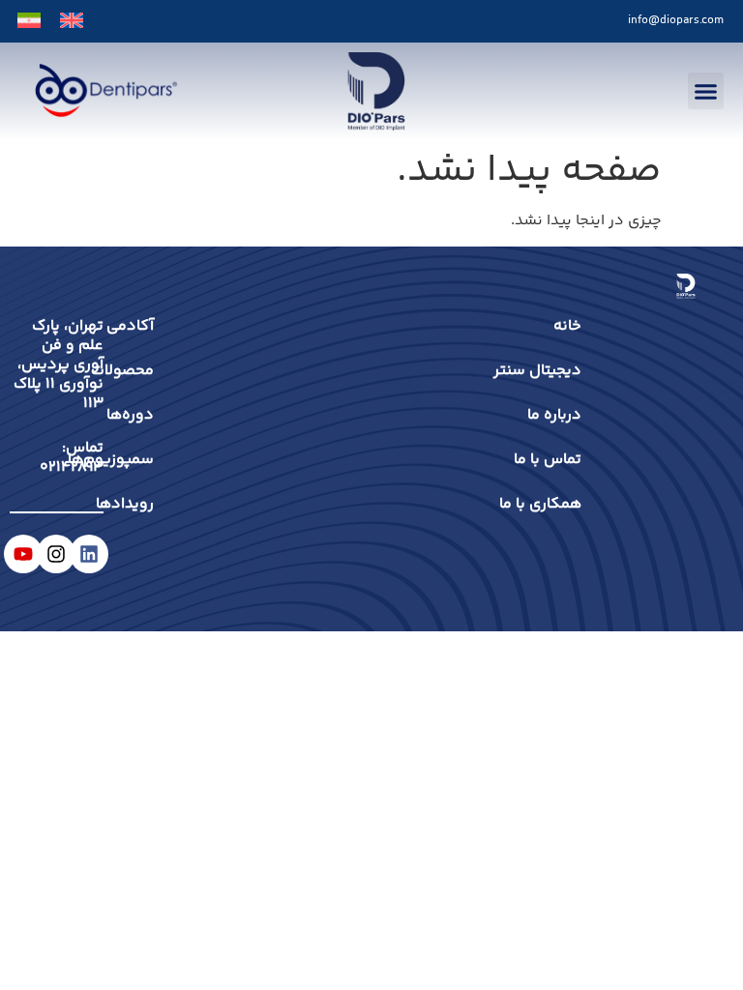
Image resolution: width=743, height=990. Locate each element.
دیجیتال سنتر (537, 371)
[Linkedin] (89, 554)
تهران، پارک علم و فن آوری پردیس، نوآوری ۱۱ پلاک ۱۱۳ (59, 365)
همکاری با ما (540, 504)
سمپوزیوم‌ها (144, 460)
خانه (567, 326)
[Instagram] (56, 554)
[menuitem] (71, 21)
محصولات (144, 371)
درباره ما (554, 415)
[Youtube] (23, 554)
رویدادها (144, 504)
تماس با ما (547, 460)
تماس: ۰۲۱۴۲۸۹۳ (72, 458)
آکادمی (144, 326)
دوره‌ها (144, 415)
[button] (706, 91)
